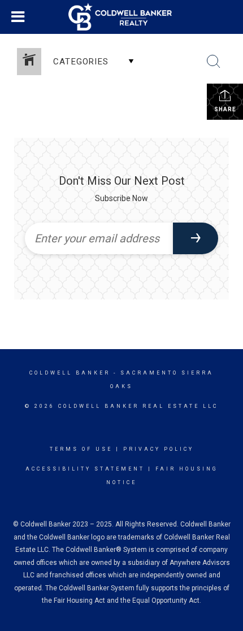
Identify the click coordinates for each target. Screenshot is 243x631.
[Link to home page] (121, 17)
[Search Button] (213, 61)
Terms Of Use (81, 449)
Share (225, 109)
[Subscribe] (195, 238)
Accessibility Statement (85, 469)
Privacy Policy (158, 449)
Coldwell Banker (69, 373)
